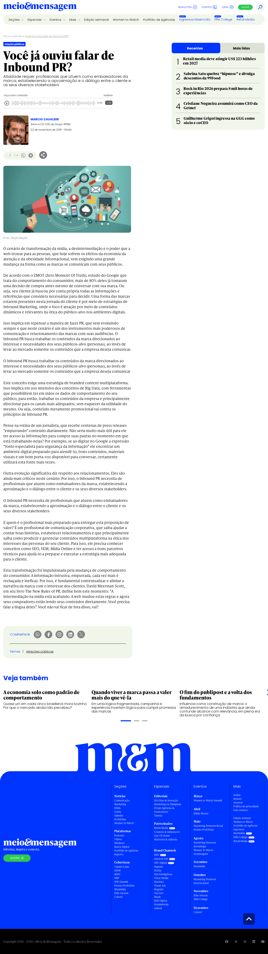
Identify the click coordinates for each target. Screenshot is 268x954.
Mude (157, 897)
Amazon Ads (161, 859)
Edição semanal (96, 20)
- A (9, 155)
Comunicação (122, 800)
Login (225, 7)
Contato (207, 7)
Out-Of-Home (162, 835)
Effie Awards (121, 893)
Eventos (56, 20)
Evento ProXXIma (124, 885)
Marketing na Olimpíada (167, 804)
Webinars (119, 843)
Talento (158, 815)
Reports (118, 854)
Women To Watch (124, 823)
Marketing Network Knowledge (205, 844)
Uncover (159, 893)
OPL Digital (160, 862)
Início (6, 36)
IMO (156, 855)
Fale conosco (240, 810)
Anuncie (238, 802)
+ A (16, 155)
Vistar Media (161, 878)
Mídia (117, 808)
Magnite (159, 889)
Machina (159, 882)
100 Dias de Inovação (166, 800)
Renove (237, 799)
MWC (117, 874)
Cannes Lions (121, 866)
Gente (117, 812)
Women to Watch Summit (208, 800)
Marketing (120, 804)
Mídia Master (201, 813)
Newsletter (185, 7)
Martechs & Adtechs (165, 839)
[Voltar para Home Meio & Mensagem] (40, 7)
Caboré (118, 897)
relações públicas (40, 651)
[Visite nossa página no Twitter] (235, 942)
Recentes (195, 48)
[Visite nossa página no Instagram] (245, 942)
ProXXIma (120, 819)
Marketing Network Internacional (205, 881)
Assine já (17, 858)
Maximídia (120, 889)
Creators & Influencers (167, 832)
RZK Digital (160, 900)
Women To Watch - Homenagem (204, 852)
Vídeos (118, 839)
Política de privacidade (246, 806)
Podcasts (119, 835)
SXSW (117, 870)
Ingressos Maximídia (194, 19)
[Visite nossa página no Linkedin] (254, 942)
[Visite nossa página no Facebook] (226, 942)
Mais (73, 20)
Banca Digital (121, 847)
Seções (15, 20)
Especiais (35, 20)
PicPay (157, 870)
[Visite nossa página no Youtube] (263, 942)
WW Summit (121, 882)
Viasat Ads (160, 885)
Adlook (158, 908)
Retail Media (246, 19)
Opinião (18, 36)
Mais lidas (241, 48)
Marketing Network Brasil (208, 826)
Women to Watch (126, 20)
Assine (245, 7)
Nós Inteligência (163, 874)
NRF (116, 878)
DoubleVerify (161, 904)
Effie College (223, 19)
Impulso (158, 866)
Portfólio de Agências (159, 20)
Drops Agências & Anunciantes (164, 810)
